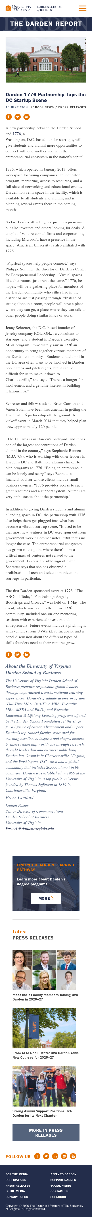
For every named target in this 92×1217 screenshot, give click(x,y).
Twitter (46, 1156)
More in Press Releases (46, 1132)
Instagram (64, 1156)
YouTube (73, 1156)
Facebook (37, 1156)
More (44, 898)
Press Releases (72, 107)
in (26, 117)
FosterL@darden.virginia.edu (30, 828)
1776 (17, 133)
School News (42, 107)
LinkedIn (55, 1156)
